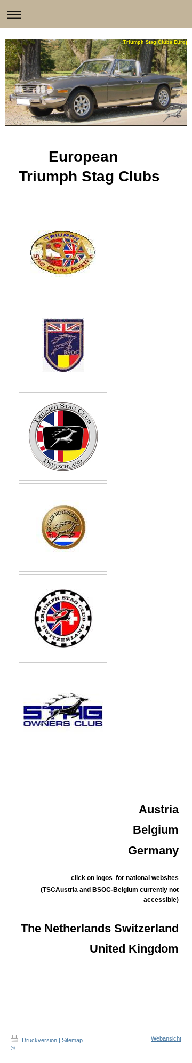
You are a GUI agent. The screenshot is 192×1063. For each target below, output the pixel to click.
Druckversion (39, 1040)
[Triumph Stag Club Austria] (63, 253)
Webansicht (166, 1038)
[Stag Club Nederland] (63, 527)
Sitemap (72, 1040)
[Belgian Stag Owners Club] (63, 345)
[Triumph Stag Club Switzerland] (63, 618)
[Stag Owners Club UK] (63, 709)
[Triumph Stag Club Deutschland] (63, 436)
